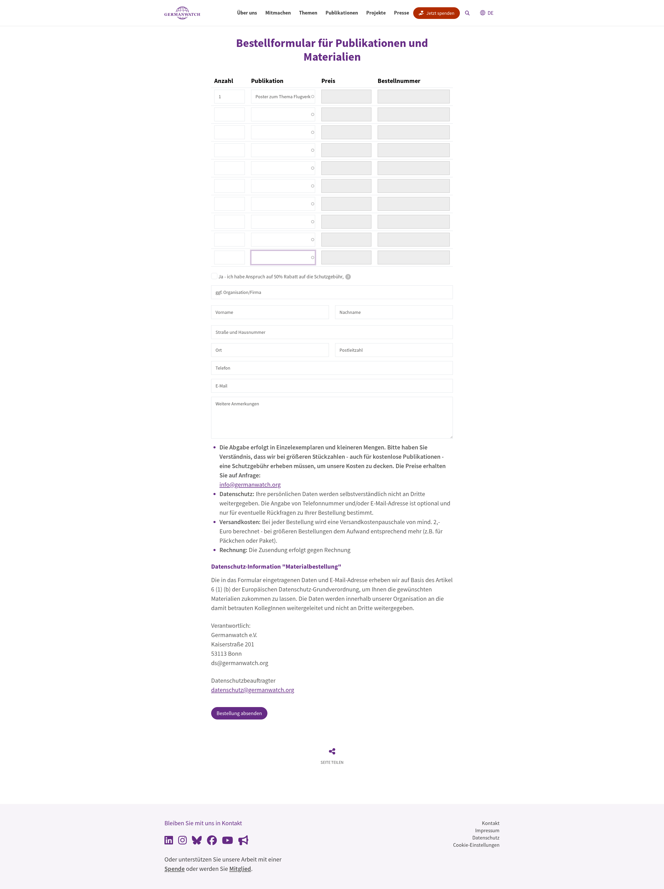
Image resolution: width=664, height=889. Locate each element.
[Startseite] (182, 13)
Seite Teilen (332, 762)
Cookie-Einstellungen (476, 845)
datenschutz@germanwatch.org (252, 690)
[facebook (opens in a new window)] (212, 842)
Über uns (247, 12)
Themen (308, 12)
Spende (174, 869)
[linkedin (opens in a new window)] (168, 842)
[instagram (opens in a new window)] (182, 842)
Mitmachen (278, 12)
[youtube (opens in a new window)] (227, 842)
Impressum (487, 830)
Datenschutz (486, 837)
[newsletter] (243, 842)
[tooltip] (348, 277)
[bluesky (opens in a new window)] (197, 842)
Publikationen (342, 12)
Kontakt (491, 823)
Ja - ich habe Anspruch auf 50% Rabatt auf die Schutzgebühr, (283, 276)
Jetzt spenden (440, 13)
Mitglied (240, 869)
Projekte (376, 12)
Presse (401, 12)
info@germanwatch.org (250, 485)
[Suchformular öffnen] (467, 13)
